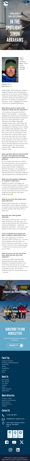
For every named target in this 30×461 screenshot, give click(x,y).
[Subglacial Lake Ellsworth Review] (15, 290)
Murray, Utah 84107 (12, 424)
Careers (4, 385)
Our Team (5, 383)
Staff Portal (5, 391)
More (3, 372)
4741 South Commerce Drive (15, 422)
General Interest (15, 13)
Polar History (6, 402)
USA (7, 426)
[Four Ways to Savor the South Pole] (15, 311)
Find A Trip (5, 357)
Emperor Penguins (7, 361)
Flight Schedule (6, 389)
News (3, 387)
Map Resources (7, 404)
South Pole (5, 364)
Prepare (4, 406)
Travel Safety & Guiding (15, 16)
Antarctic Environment (9, 400)
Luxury (4, 370)
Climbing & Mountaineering (10, 363)
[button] (27, 4)
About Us (5, 376)
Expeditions (6, 368)
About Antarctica (8, 395)
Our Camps (5, 379)
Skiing (4, 366)
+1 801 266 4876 (11, 415)
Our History (5, 381)
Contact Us (6, 410)
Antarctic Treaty (7, 398)
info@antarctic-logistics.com (15, 419)
